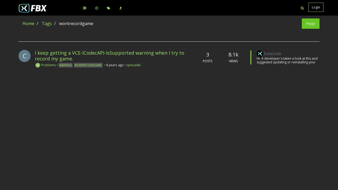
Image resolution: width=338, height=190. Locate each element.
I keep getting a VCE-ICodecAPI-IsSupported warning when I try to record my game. (109, 56)
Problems (48, 65)
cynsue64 (133, 65)
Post (310, 23)
